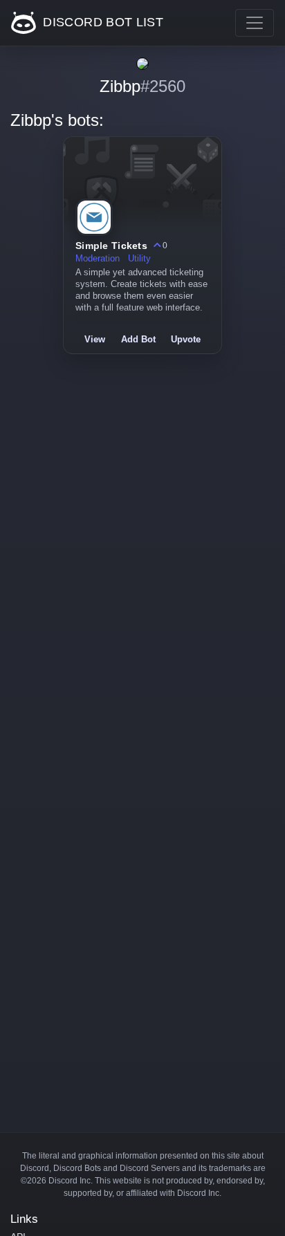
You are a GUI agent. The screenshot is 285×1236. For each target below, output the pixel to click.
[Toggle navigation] (254, 23)
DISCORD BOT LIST (101, 22)
